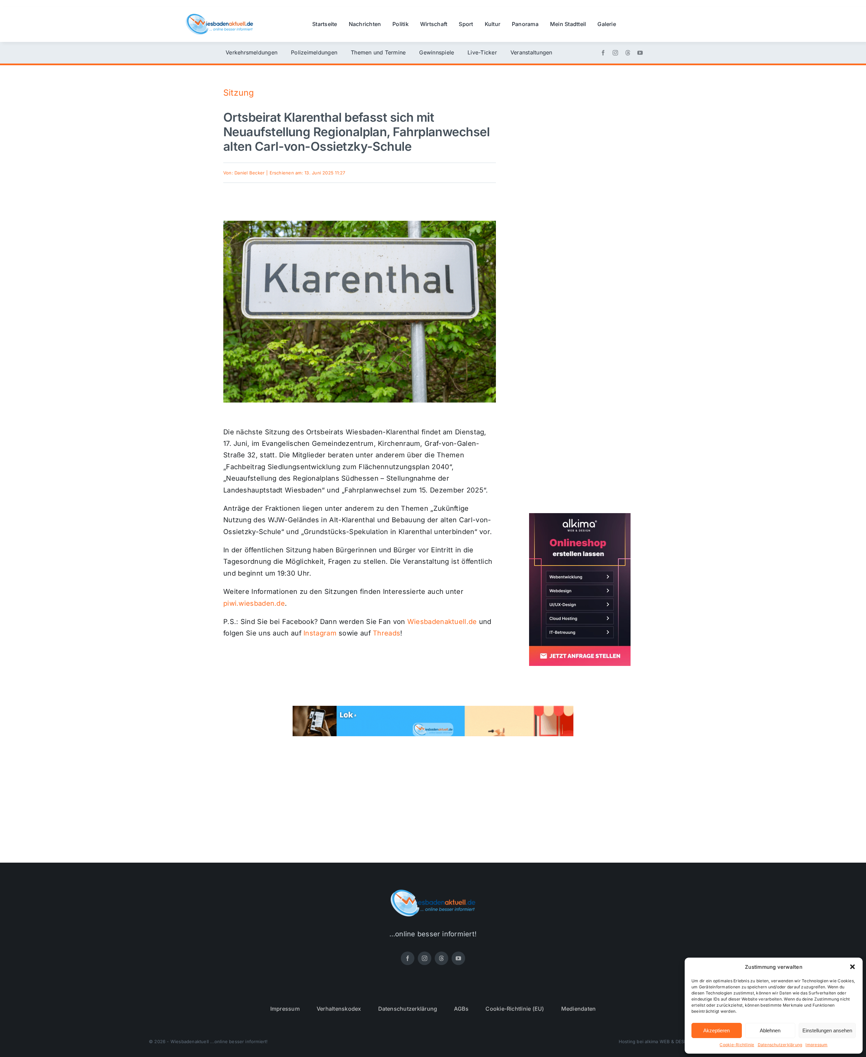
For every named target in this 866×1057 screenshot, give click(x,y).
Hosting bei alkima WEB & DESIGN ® (658, 1041)
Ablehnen (770, 1030)
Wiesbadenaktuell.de (442, 622)
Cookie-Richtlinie (737, 1044)
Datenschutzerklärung (780, 1044)
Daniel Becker (249, 172)
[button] (852, 966)
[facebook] (603, 52)
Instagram (320, 633)
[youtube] (640, 52)
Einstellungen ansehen (827, 1030)
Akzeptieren (716, 1030)
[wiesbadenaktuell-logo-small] (219, 16)
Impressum (816, 1044)
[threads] (628, 52)
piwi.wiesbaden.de (254, 603)
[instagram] (615, 52)
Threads (386, 633)
